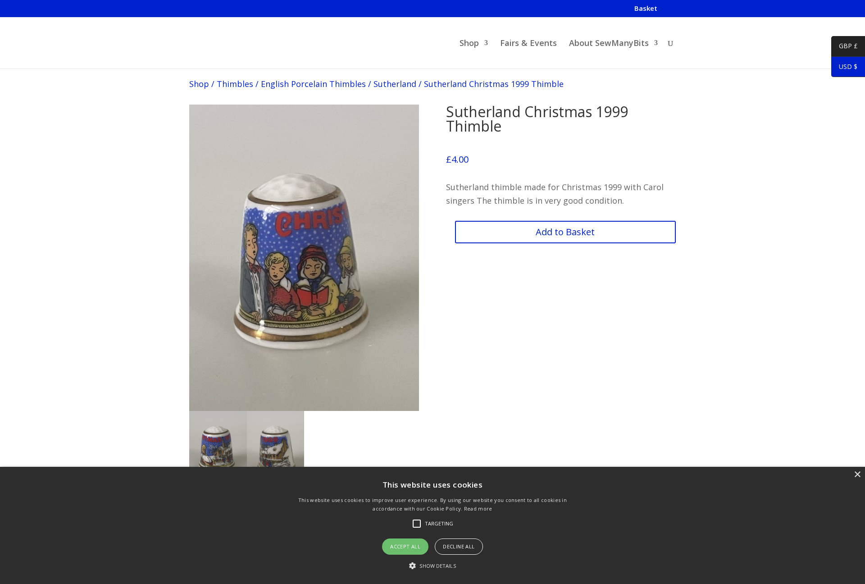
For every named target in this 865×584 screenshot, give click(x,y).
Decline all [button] (458, 546)
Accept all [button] (405, 546)
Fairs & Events (528, 44)
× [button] (857, 474)
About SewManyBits (609, 44)
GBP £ (844, 47)
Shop (469, 44)
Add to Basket (565, 232)
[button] (432, 566)
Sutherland (394, 83)
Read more (478, 508)
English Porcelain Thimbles (313, 83)
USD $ (844, 68)
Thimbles (235, 83)
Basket (645, 9)
